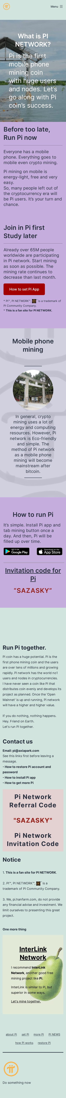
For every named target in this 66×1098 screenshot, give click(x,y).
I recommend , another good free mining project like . (32, 973)
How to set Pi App (24, 289)
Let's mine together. (26, 1001)
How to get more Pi (19, 783)
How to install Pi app (20, 777)
